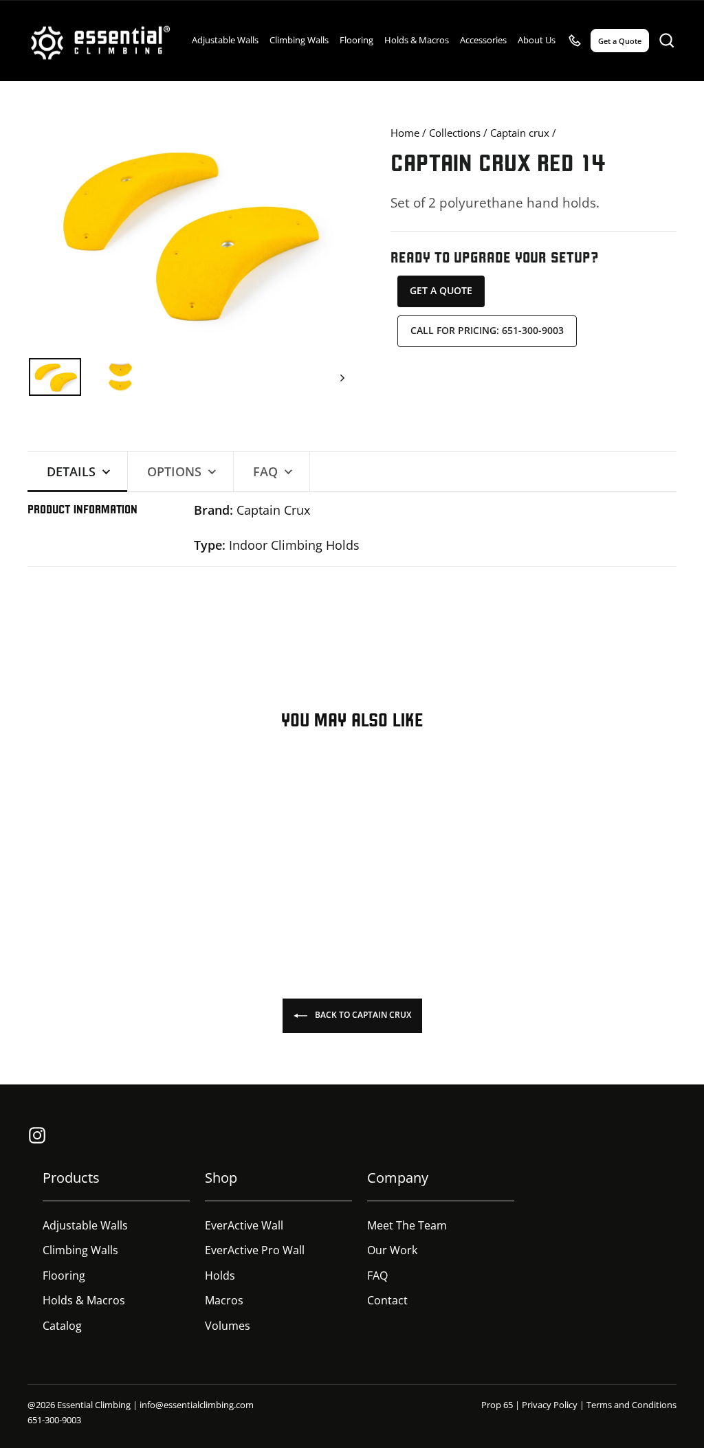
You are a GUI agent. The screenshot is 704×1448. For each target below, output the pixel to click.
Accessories (483, 40)
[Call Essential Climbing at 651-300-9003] (575, 40)
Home (404, 133)
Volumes (227, 1325)
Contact (387, 1300)
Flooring (356, 40)
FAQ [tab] (265, 471)
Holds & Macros (416, 40)
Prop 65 (497, 1405)
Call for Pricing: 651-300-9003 (487, 330)
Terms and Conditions (631, 1405)
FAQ (377, 1275)
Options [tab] (174, 471)
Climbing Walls (299, 40)
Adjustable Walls (225, 40)
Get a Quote (441, 290)
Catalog (62, 1325)
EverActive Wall (244, 1225)
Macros (224, 1300)
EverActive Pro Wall (255, 1250)
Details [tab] (71, 471)
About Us (537, 40)
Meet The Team (407, 1225)
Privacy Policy (550, 1405)
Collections (455, 133)
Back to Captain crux (362, 1015)
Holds (220, 1275)
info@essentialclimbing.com (197, 1405)
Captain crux (519, 133)
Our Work (392, 1250)
